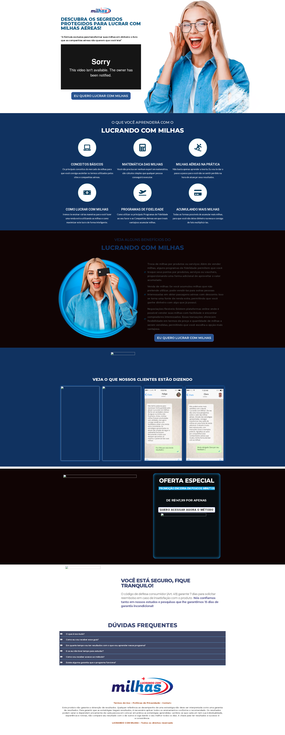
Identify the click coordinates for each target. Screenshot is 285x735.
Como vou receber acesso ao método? (85, 657)
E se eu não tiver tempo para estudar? (85, 651)
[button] (142, 634)
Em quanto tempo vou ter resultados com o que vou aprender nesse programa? (106, 645)
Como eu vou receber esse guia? (82, 639)
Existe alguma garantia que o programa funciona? (91, 662)
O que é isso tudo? (75, 634)
